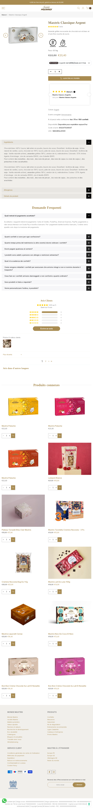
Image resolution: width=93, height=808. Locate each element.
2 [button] (45, 361)
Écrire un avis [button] (46, 328)
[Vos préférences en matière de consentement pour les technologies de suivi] (89, 804)
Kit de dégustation (53, 724)
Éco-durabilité (12, 732)
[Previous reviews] (50, 94)
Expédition (11, 758)
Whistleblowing (12, 742)
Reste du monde (53, 760)
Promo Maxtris (52, 734)
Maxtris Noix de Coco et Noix (60, 634)
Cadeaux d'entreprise (55, 732)
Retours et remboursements (17, 760)
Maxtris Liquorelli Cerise (12, 634)
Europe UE (51, 755)
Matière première (13, 722)
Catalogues (11, 734)
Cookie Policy (12, 765)
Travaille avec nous (14, 739)
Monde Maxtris (12, 717)
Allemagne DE (52, 758)
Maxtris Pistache (9, 426)
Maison (4, 15)
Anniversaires (66, 115)
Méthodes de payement (15, 755)
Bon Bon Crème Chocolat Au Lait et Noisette (21, 686)
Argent (56, 110)
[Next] (41, 35)
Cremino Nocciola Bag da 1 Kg (15, 582)
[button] (53, 27)
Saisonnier (51, 722)
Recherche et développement (17, 729)
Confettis (50, 717)
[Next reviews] (89, 94)
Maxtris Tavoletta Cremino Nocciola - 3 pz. (66, 530)
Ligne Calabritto (53, 729)
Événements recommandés (57, 727)
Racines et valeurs (14, 727)
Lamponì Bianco (55, 478)
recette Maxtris (12, 719)
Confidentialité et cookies (16, 763)
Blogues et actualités (14, 737)
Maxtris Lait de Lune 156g (59, 582)
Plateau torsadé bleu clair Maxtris (16, 530)
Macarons (51, 719)
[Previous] (5, 35)
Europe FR (51, 753)
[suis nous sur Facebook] (49, 772)
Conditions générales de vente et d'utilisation (23, 753)
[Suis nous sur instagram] (54, 772)
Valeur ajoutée (12, 724)
